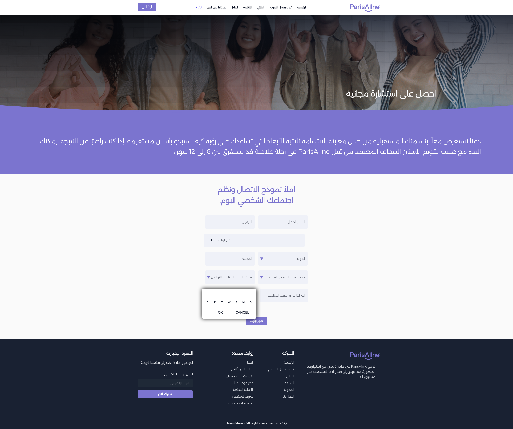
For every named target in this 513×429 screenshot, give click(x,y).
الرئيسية (301, 7)
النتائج (260, 7)
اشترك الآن (165, 394)
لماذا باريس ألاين (216, 7)
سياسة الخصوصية (240, 403)
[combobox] (209, 240)
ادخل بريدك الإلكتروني (177, 374)
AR (200, 7)
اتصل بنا (288, 396)
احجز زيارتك (256, 321)
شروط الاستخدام (242, 396)
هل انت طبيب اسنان (239, 376)
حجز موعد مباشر (242, 383)
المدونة (289, 390)
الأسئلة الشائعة (243, 390)
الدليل (234, 7)
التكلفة (247, 7)
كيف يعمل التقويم (281, 7)
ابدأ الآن (147, 7)
